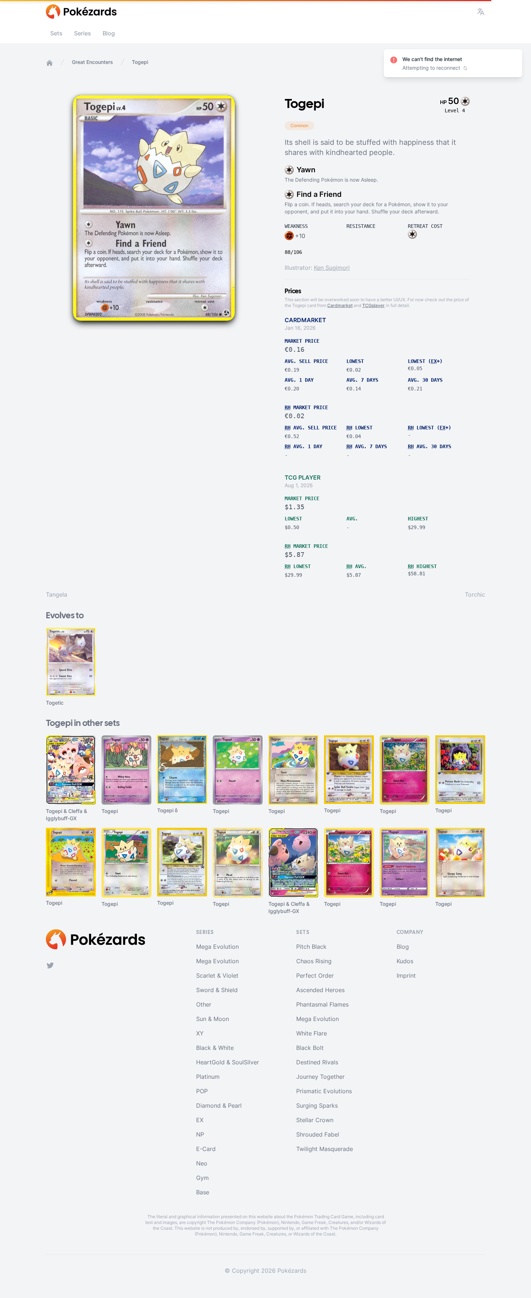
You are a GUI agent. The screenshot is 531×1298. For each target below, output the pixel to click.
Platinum (208, 1076)
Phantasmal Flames (322, 1004)
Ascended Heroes (320, 990)
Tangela (56, 594)
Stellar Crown (314, 1120)
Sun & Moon (212, 1018)
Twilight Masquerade (324, 1148)
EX (199, 1120)
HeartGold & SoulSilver (227, 1062)
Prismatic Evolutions (324, 1091)
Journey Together (320, 1076)
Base (202, 1192)
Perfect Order (315, 975)
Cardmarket (340, 305)
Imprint (406, 975)
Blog (109, 33)
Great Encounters (92, 62)
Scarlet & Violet (217, 975)
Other (203, 1004)
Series (82, 33)
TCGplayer (373, 305)
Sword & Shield (217, 990)
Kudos (405, 961)
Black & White (215, 1047)
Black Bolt (310, 1047)
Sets (56, 33)
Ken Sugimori (332, 267)
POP (202, 1091)
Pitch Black (311, 946)
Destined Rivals (317, 1062)
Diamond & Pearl (219, 1105)
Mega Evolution (217, 946)
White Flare (311, 1033)
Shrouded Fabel (317, 1134)
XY (200, 1033)
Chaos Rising (314, 961)
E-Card (206, 1148)
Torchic (475, 594)
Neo (201, 1163)
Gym (202, 1177)
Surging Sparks (317, 1105)
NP (200, 1134)
